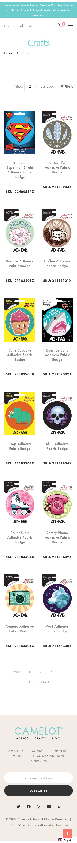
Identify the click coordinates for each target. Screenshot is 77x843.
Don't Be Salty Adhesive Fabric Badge (57, 355)
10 (30, 682)
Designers (38, 761)
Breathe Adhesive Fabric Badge (20, 263)
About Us (15, 751)
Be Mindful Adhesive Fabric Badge (57, 167)
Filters (69, 86)
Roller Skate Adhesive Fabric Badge (20, 537)
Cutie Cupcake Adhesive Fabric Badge (20, 355)
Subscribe (38, 790)
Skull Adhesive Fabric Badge (57, 445)
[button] (67, 840)
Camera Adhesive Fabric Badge (20, 628)
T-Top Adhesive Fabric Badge (20, 445)
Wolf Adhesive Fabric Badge (57, 628)
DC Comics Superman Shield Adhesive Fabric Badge (19, 169)
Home (8, 53)
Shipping (62, 751)
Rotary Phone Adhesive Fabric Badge (57, 537)
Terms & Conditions (48, 756)
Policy (17, 756)
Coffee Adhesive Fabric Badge (57, 263)
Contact (39, 751)
